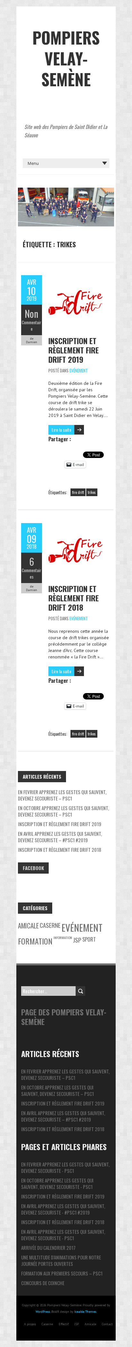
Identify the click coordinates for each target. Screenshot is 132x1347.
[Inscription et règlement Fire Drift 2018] (75, 526)
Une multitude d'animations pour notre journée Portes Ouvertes (61, 1260)
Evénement (79, 370)
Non (31, 313)
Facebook (33, 867)
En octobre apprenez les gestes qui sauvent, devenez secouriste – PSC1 (63, 811)
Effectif (64, 1324)
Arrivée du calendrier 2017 (48, 1247)
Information (63, 937)
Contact (107, 1324)
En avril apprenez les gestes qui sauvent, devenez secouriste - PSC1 (63, 1234)
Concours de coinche (42, 1282)
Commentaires (31, 573)
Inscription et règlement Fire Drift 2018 (73, 598)
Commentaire (31, 325)
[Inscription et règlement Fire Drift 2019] (75, 278)
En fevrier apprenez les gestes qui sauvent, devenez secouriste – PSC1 (62, 795)
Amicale (28, 925)
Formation (35, 941)
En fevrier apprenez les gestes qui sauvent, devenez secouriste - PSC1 (65, 1167)
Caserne (50, 924)
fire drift (78, 492)
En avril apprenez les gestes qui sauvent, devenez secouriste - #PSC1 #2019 (63, 1209)
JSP (77, 939)
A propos (30, 1324)
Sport (89, 939)
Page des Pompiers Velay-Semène (63, 1016)
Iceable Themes (85, 1311)
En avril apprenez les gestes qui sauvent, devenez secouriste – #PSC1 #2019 (60, 836)
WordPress (43, 1311)
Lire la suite (61, 429)
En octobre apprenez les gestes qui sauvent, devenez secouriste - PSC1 (57, 1183)
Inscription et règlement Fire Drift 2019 (73, 350)
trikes (92, 492)
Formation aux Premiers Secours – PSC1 (62, 1273)
